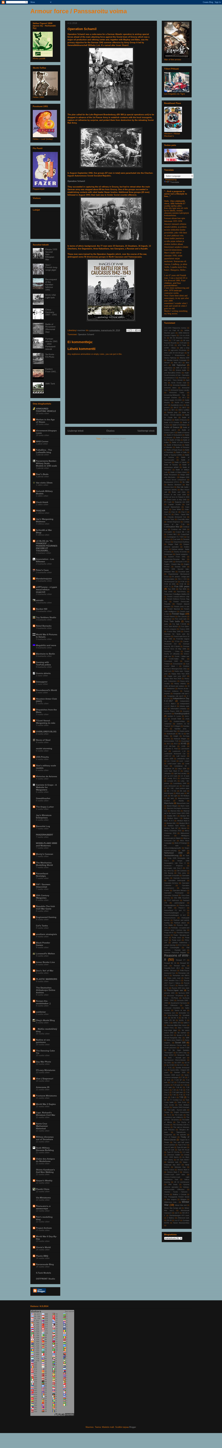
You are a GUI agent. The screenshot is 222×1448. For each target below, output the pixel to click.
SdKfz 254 (176, 1023)
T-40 (180, 1095)
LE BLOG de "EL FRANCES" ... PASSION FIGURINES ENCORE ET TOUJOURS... (46, 546)
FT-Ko (177, 641)
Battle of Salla (181, 452)
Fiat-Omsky (181, 591)
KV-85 (183, 744)
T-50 (181, 1097)
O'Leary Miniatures (45, 1070)
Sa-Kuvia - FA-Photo (50, 355)
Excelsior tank (184, 572)
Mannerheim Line (183, 803)
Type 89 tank (182, 1147)
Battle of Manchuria (174, 445)
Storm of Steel (43, 740)
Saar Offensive (170, 1005)
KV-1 (169, 744)
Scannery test (169, 1013)
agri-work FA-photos (178, 350)
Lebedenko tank (183, 758)
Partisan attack (180, 923)
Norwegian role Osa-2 (173, 868)
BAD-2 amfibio (184, 410)
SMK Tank (50, 383)
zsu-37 (177, 1220)
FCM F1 (167, 586)
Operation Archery (171, 883)
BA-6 (166, 410)
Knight (176, 736)
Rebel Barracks (43, 626)
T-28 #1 (179, 1087)
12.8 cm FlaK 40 (171, 330)
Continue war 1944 (178, 529)
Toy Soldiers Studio (46, 617)
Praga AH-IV (168, 932)
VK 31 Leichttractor (181, 1182)
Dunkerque (168, 554)
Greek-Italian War (176, 659)
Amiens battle (181, 370)
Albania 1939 (184, 358)
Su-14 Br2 (170, 1065)
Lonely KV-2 (172, 778)
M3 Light (174, 796)
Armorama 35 (42, 1087)
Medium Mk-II (184, 823)
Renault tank (179, 966)
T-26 (185, 1085)
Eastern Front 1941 (176, 557)
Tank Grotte (169, 1105)
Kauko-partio (184, 731)
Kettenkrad (171, 734)
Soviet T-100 (184, 1048)
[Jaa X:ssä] (133, 330)
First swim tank (180, 619)
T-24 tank (176, 1085)
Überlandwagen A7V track (179, 1215)
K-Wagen (177, 726)
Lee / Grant (171, 761)
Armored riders (170, 388)
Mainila (181, 801)
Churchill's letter (183, 519)
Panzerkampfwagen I (173, 913)
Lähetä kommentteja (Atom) (114, 439)
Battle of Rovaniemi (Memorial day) (50, 328)
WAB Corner (42, 441)
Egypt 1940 (168, 562)
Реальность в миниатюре (43, 1207)
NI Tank (186, 855)
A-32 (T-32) (168, 345)
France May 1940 (173, 631)
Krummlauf (185, 741)
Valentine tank (172, 1162)
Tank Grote (181, 1102)
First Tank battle (172, 621)
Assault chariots (170, 397)
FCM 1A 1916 (169, 584)
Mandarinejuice (44, 578)
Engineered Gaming (46, 917)
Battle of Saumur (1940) (173, 455)
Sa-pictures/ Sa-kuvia (179, 1003)
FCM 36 (183, 584)
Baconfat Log (43, 826)
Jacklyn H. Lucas (174, 716)
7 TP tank (175, 340)
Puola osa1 (176, 937)
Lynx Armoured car (171, 786)
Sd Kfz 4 (174, 1018)
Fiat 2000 (171, 589)
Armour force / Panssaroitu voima (78, 11)
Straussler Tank (183, 1055)
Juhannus (167, 724)
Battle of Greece (171, 427)
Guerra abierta (43, 673)
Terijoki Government (181, 1112)
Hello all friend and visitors (174, 686)
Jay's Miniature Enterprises (43, 816)
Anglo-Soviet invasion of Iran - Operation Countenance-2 (176, 375)
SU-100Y (177, 1062)
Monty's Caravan (44, 854)
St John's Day (181, 1053)
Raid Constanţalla (171, 947)
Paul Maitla (168, 925)
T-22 (172, 1082)
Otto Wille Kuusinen (181, 898)
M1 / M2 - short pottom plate (178, 788)
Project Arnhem (44, 1228)
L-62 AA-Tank (169, 746)
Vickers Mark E (183, 1170)
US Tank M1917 (183, 1160)
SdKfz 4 (186, 1023)
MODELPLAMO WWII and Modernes (46, 844)
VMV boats (172, 1184)
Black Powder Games (43, 943)
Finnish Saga (178, 614)
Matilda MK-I (172, 816)
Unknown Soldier (173, 1155)
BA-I (173, 410)
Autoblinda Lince (177, 405)
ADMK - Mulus (170, 348)
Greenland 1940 (171, 661)
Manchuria (168, 803)
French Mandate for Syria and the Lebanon (176, 634)
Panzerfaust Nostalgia (42, 874)
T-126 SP (178, 1080)
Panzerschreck (169, 918)
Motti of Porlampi (181, 843)
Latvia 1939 (168, 758)
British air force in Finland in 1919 (176, 497)
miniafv (39, 600)
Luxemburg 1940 (179, 783)
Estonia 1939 (180, 567)
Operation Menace (180, 890)
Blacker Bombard (174, 485)
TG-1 (169, 1115)
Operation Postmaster (173, 893)
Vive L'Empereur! (44, 1078)
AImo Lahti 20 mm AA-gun (174, 353)
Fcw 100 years (181, 586)
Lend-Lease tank (174, 763)
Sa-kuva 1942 (184, 993)
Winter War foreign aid (172, 1208)
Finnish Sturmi (169, 616)
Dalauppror (41, 682)
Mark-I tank (185, 806)
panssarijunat (179, 903)
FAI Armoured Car (170, 581)
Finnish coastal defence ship (178, 596)
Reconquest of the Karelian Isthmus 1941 (51, 284)
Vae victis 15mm (44, 482)
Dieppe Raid (173, 544)
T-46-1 (173, 1097)
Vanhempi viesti (145, 431)
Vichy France (169, 1170)
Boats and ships (179, 492)
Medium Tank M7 (171, 828)
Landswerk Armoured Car (174, 754)
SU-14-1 (180, 1065)
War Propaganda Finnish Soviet (176, 1197)
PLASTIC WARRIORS (46, 979)
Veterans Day (180, 1167)
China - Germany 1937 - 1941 (51, 312)
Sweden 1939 (179, 1072)
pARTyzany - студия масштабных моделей (46, 589)
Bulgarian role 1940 (182, 502)
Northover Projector (173, 866)
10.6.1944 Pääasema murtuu (175, 328)
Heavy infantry (180, 683)
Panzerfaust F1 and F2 (174, 910)
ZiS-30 (169, 1220)
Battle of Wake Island (179, 472)
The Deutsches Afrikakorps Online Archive (45, 990)
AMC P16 (168, 370)
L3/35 (183, 746)
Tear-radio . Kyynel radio (176, 1110)
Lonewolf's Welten (45, 953)
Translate (174, 182)
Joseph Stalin (176, 719)
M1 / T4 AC (171, 791)
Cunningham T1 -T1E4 (175, 537)
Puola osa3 (176, 940)
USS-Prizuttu (42, 757)
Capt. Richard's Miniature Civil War (45, 1113)
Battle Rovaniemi (170, 475)
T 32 (183, 1077)
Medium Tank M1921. (177, 826)
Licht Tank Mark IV (172, 771)
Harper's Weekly (44, 1180)
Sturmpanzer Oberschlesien (175, 1060)
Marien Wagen (172, 806)
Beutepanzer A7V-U (171, 482)
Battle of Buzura (181, 420)
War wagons (172, 1199)
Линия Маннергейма (181, 1223)
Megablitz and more (46, 645)
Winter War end (181, 1205)
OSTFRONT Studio (45, 1278)
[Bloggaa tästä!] (130, 330)
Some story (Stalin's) (174, 1040)
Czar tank (176, 539)
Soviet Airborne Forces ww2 (175, 1045)
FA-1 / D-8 (182, 579)
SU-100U (167, 1062)
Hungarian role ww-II (175, 696)
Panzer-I (182, 908)
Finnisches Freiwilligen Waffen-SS (176, 594)
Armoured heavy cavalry (180, 390)
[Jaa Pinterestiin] (139, 330)
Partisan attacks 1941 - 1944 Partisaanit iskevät (51, 344)
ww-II (177, 1213)
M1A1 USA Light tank (50, 296)
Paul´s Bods (42, 474)
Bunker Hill (41, 609)
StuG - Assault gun (176, 1058)
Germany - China (171, 651)
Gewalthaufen (43, 798)
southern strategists (46, 934)
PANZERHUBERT (44, 834)
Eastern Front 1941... (51, 370)
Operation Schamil (76, 181)
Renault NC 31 (170, 963)
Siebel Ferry (169, 1028)
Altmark (167, 363)
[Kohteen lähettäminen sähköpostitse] (127, 330)
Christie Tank (169, 519)
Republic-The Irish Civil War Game (45, 907)
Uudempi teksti (76, 431)
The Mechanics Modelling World (44, 863)
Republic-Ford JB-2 (172, 968)
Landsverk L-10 (178, 751)
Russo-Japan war (175, 990)
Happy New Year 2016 (180, 674)
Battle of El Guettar (171, 422)
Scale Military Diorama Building (45, 1149)
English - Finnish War (172, 564)
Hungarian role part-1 (181, 693)
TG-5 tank (179, 1115)
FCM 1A (183, 581)
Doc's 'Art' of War (44, 970)
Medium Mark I (173, 818)
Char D (184, 512)
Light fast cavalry (180, 773)
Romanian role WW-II (181, 975)
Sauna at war (180, 1010)
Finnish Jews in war (181, 606)
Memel (183, 828)
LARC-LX (167, 756)
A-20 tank (183, 343)
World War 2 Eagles (46, 1104)
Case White (176, 509)
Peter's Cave (42, 570)
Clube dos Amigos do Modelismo (45, 1160)
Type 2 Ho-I (182, 1145)
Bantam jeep (172, 412)
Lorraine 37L (172, 781)
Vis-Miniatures (43, 1197)
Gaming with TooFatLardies (43, 663)
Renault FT (180, 960)
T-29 (174, 1090)
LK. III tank (185, 776)
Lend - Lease (184, 761)
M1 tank (183, 791)
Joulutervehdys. (179, 721)
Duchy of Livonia (180, 552)
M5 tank (170, 798)
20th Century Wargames (42, 896)
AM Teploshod (179, 365)
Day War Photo (43, 1061)
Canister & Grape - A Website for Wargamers (46, 787)
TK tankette (181, 1135)
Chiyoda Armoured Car (176, 517)
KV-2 (175, 744)
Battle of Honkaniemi (174, 435)
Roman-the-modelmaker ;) (43, 1002)
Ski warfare (181, 1033)
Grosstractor (178, 664)
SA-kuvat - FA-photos (175, 995)
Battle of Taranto (171, 465)
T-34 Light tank (177, 1092)
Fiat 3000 (182, 589)
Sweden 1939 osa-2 (172, 1075)
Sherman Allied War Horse (177, 1025)
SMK (187, 1038)
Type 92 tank (169, 1150)
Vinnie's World (43, 1247)
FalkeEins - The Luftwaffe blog (44, 451)
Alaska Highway (170, 358)
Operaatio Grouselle (171, 875)
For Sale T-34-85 (179, 624)
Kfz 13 (180, 734)
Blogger (132, 1427)
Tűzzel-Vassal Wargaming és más (45, 721)
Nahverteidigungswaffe (172, 848)
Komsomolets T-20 (171, 741)
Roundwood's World (46, 690)
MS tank (171, 845)
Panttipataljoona (170, 905)
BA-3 (184, 407)
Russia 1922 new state (180, 988)
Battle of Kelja (175, 440)
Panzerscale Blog (45, 1264)
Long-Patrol (185, 778)
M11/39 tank (168, 793)
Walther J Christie (179, 1194)
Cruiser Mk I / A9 (182, 532)
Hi (188, 686)
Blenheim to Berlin (45, 654)
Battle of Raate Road (174, 450)
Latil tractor (181, 756)
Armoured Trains (176, 392)
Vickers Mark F (173, 1172)
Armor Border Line (45, 962)
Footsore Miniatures (46, 1095)
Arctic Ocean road (178, 383)
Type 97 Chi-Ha (173, 1152)
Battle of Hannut (183, 432)
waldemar (41, 1012)
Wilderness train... (171, 1202)
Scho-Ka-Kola (173, 1015)
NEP (183, 850)
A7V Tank (182, 345)
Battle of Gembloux (180, 425)
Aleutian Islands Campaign (177, 360)
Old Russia (168, 873)
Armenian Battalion (180, 385)
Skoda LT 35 (182, 1035)
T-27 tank (168, 1087)
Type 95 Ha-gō (183, 1150)
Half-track (167, 671)
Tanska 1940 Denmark (180, 1107)
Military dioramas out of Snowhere (45, 1138)
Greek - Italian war (182, 656)
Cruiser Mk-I (172, 534)
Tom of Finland (170, 1137)
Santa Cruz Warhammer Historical (42, 1126)
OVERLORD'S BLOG (46, 731)
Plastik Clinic (42, 1189)
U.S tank (186, 1152)
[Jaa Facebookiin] (136, 330)
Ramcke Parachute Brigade (175, 952)
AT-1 (184, 397)
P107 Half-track (173, 900)
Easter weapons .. (182, 554)
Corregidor (168, 532)
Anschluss (183, 378)
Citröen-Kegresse (173, 522)
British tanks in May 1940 (177, 499)
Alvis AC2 (178, 363)
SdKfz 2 (167, 1023)
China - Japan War (181, 514)
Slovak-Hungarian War (172, 1038)
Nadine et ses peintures (43, 1041)
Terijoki (166, 1112)
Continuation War (171, 527)
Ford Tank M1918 (171, 626)
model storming (44, 748)
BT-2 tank (167, 502)
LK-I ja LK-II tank (170, 776)
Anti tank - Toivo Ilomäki (173, 380)
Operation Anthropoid (176, 880)
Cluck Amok (42, 502)
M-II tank (185, 786)
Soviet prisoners (170, 1048)
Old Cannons (182, 871)
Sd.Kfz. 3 (182, 1020)
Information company (178, 709)
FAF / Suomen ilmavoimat (43, 885)
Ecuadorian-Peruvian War (174, 559)
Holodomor (171, 688)
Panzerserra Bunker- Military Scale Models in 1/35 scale (46, 463)
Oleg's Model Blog (45, 1020)
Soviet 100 (180, 1042)
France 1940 (184, 629)
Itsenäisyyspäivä (181, 714)
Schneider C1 (184, 1013)
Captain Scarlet (174, 504)
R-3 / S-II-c (182, 945)
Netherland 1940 (173, 853)
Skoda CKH (168, 1035)
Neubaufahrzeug (171, 855)
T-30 (180, 1090)
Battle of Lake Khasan (180, 442)
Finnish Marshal (173, 609)
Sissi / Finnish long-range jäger (51, 267)
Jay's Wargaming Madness (44, 520)
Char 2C (174, 512)
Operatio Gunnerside (181, 878)
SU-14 (187, 1062)
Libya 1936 (182, 768)
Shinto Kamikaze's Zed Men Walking (45, 1170)
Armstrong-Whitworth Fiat (174, 395)
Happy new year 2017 (176, 676)
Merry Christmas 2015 (172, 831)
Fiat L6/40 (168, 591)
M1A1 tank (180, 793)
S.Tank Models (43, 1273)
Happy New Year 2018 (172, 678)
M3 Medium (185, 796)
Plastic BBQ (42, 1256)
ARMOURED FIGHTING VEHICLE (46, 409)
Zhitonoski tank (183, 1218)
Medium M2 (184, 816)
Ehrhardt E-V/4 (181, 562)
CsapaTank (185, 534)
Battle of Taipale (180, 462)
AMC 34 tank (181, 368)
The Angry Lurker (45, 807)
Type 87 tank (169, 1147)
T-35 (174, 1095)
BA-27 (176, 407)
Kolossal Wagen (180, 739)
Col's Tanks (42, 925)
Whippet (183, 1199)
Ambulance (168, 368)
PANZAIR (40, 510)
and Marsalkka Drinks (172, 373)
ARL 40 (167, 385)
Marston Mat (175, 811)
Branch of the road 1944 (175, 495)
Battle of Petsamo (182, 447)
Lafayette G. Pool (170, 749)
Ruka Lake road (173, 978)
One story (182, 873)
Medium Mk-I (171, 823)
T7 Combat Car (176, 1100)
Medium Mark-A (183, 821)
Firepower (168, 619)
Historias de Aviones (46, 776)
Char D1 (167, 514)
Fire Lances (182, 616)
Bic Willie (186, 482)
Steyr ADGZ (169, 1055)
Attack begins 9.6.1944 (173, 400)
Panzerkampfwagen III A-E (175, 915)
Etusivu (110, 431)
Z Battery (170, 1218)
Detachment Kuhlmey (181, 542)
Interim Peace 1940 (171, 711)
